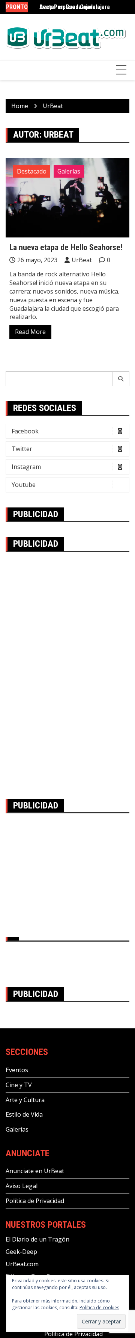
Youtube (24, 485)
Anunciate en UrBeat (35, 1171)
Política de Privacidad (35, 1201)
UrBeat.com (22, 1264)
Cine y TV (19, 1085)
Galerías (68, 171)
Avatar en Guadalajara (67, 6)
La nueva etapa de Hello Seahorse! (66, 247)
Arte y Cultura (25, 1100)
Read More (30, 332)
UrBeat (82, 260)
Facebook (25, 431)
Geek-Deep (21, 1252)
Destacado (31, 171)
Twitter (22, 449)
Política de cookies (99, 1307)
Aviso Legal (22, 1186)
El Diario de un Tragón (37, 1239)
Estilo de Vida (24, 1114)
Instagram (26, 467)
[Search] (120, 378)
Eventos (17, 1070)
